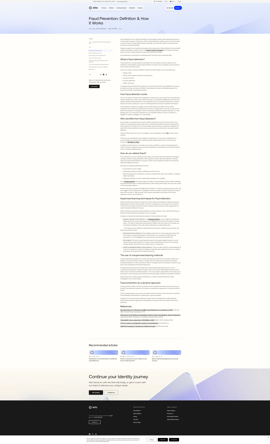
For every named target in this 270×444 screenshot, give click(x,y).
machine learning (129, 181)
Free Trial (135, 419)
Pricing (135, 416)
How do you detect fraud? (95, 58)
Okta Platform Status (172, 416)
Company (140, 8)
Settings (151, 439)
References (91, 69)
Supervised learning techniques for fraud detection (98, 61)
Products (104, 8)
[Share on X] (106, 74)
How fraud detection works (95, 53)
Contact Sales (137, 422)
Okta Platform (137, 410)
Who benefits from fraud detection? (97, 55)
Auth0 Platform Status (173, 419)
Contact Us (170, 413)
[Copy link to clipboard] (100, 74)
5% (167, 133)
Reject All (162, 439)
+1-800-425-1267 (98, 417)
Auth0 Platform (137, 413)
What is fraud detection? (95, 50)
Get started (170, 8)
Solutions (111, 8)
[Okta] (93, 7)
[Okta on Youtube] (89, 434)
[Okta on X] (93, 434)
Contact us (178, 8)
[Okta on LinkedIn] (96, 434)
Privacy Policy (102, 441)
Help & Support (171, 410)
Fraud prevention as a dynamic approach (98, 66)
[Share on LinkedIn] (103, 74)
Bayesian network (154, 219)
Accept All (174, 439)
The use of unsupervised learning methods (99, 64)
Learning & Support (121, 8)
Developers (132, 8)
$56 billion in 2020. (133, 142)
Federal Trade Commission (154, 50)
